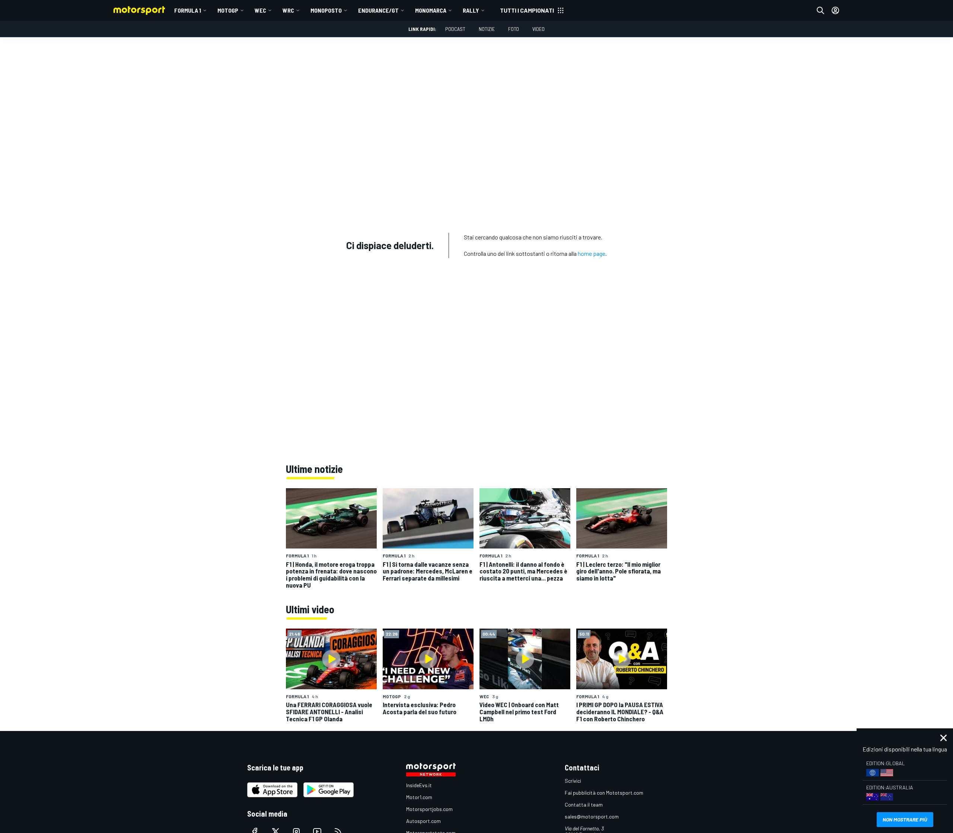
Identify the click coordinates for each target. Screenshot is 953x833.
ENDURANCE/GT (378, 10)
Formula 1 (187, 10)
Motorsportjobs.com (429, 809)
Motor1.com (419, 797)
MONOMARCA (430, 10)
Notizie (487, 29)
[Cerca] (820, 10)
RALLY (471, 10)
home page (591, 253)
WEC (260, 10)
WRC (288, 10)
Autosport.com (423, 821)
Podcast (455, 29)
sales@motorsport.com (592, 816)
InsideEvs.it (419, 785)
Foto (513, 29)
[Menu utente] (835, 10)
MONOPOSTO (326, 10)
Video (538, 29)
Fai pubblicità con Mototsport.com (604, 792)
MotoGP (227, 10)
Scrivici (573, 781)
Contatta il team (584, 804)
